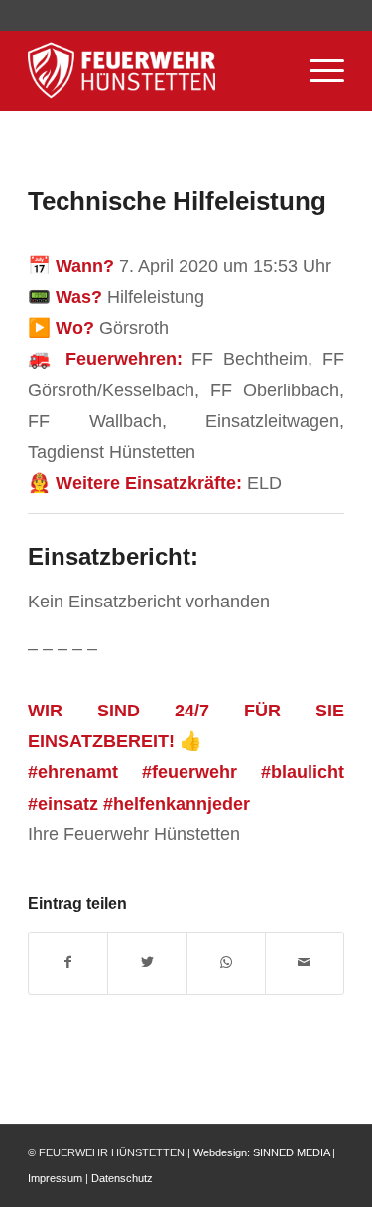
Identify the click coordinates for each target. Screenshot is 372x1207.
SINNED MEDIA (291, 1152)
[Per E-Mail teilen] (304, 963)
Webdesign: (221, 1152)
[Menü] (317, 70)
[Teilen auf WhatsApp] (226, 963)
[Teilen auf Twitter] (147, 963)
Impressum (55, 1178)
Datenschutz (122, 1178)
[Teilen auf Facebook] (68, 963)
